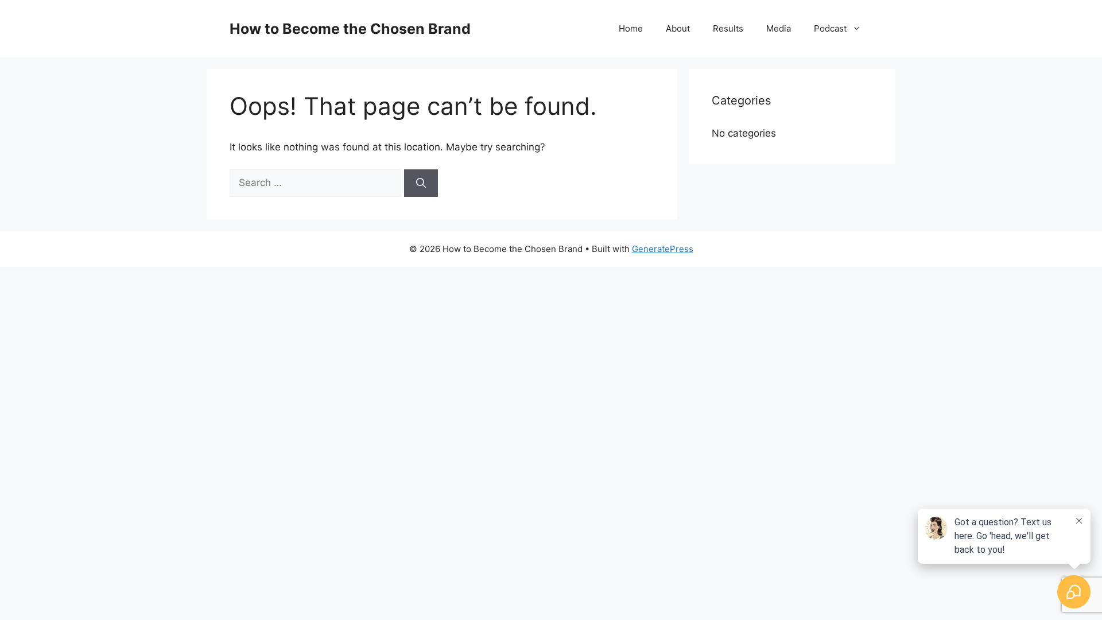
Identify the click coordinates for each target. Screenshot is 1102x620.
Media (778, 28)
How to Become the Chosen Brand (350, 28)
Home (631, 28)
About (678, 28)
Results (728, 28)
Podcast (830, 28)
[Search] (421, 183)
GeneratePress (662, 248)
